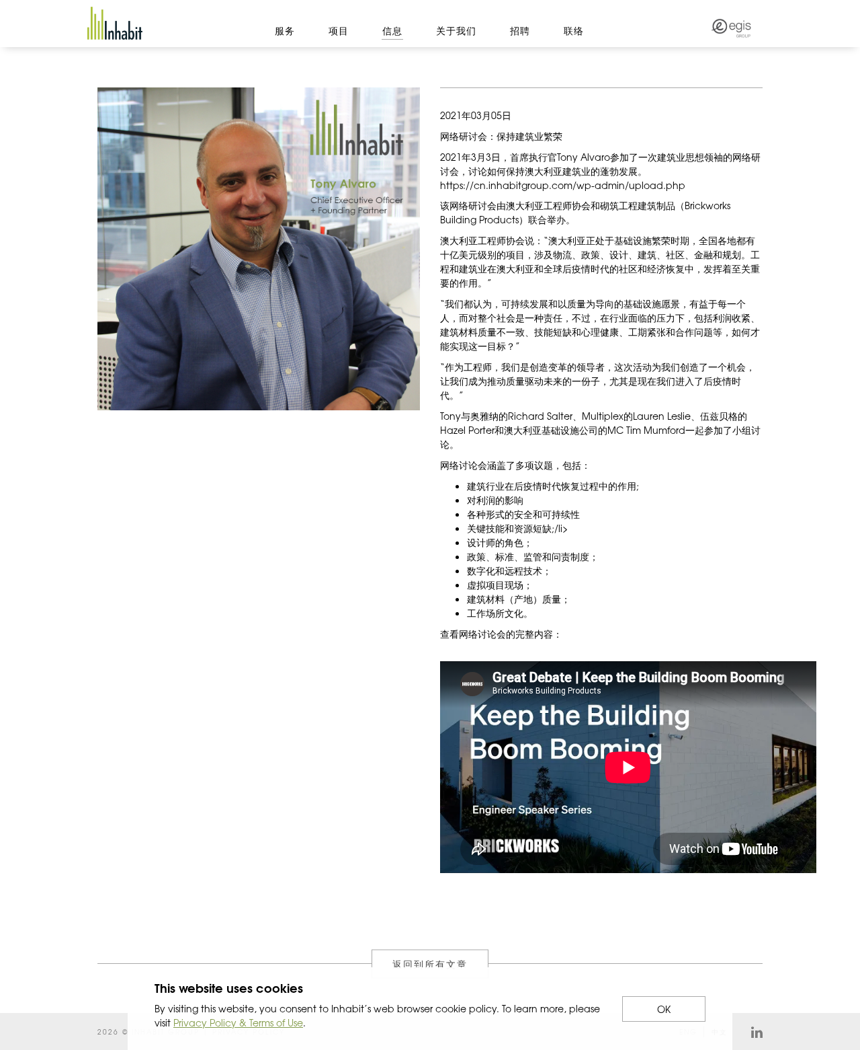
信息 (392, 30)
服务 (285, 30)
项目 (339, 30)
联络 (574, 30)
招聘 (520, 30)
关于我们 (456, 30)
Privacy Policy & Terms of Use (238, 1022)
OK (664, 1009)
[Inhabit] (114, 23)
